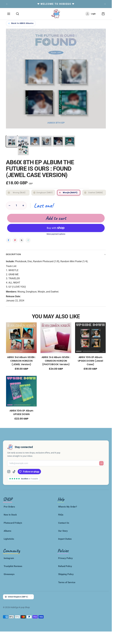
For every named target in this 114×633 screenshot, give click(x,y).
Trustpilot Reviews (13, 566)
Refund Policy (65, 566)
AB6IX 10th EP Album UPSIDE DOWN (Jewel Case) (90, 361)
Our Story (63, 531)
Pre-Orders (9, 506)
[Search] (17, 13)
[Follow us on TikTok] (14, 471)
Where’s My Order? (67, 506)
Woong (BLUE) (19, 192)
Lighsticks (9, 539)
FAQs (60, 514)
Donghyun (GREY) (45, 192)
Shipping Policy (66, 574)
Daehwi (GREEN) (95, 192)
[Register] (101, 463)
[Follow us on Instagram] (10, 471)
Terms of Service (66, 582)
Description (13, 254)
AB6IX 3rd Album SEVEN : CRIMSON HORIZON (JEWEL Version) (21, 361)
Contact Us (63, 523)
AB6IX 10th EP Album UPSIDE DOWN (21, 412)
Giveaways (9, 574)
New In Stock (10, 514)
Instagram (9, 558)
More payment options (56, 234)
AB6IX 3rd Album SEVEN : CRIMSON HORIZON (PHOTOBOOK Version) (56, 361)
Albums (7, 531)
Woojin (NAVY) (70, 192)
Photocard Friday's (13, 523)
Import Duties (65, 539)
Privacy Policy (65, 558)
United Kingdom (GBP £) (18, 597)
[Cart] (103, 13)
